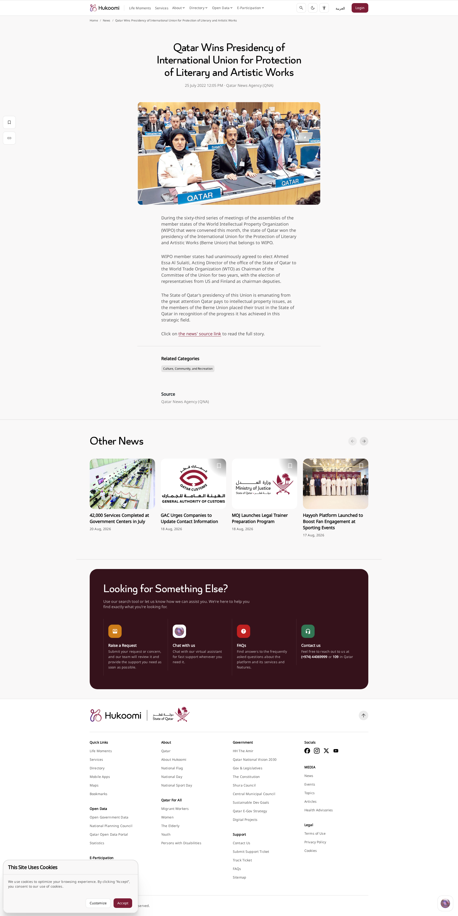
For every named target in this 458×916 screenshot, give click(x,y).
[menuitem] (140, 8)
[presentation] (122, 495)
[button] (312, 8)
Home (94, 20)
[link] (104, 8)
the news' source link (199, 333)
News (106, 20)
